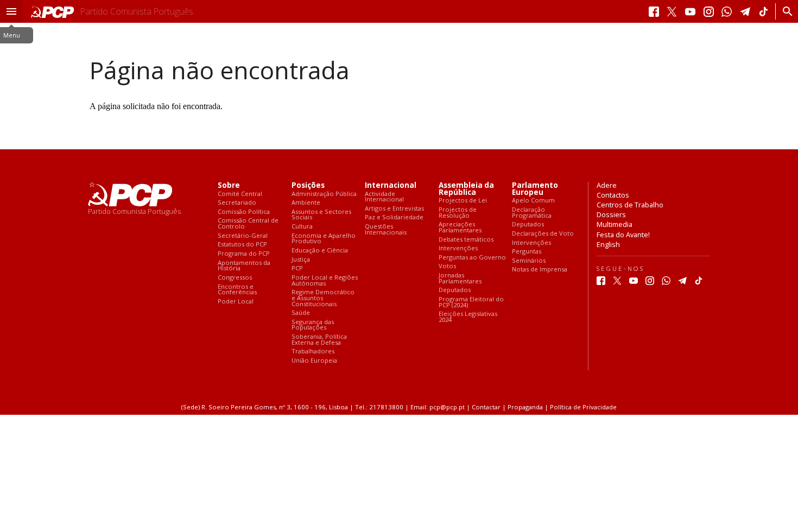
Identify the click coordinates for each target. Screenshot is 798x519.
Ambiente (306, 203)
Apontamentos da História (244, 265)
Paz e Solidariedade (394, 217)
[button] (11, 11)
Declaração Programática (532, 212)
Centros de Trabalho (630, 204)
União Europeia (314, 361)
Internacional (390, 185)
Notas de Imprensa (539, 270)
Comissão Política (244, 212)
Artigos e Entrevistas (394, 209)
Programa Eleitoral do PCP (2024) (471, 302)
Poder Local (236, 302)
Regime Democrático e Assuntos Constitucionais (323, 298)
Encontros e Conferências (237, 289)
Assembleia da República (466, 189)
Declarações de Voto (543, 234)
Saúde (301, 313)
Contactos (613, 195)
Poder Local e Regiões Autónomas (325, 280)
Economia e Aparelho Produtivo (324, 238)
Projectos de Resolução (458, 212)
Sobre (229, 185)
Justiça (301, 260)
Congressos (235, 278)
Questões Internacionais (386, 229)
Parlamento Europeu (535, 189)
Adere (607, 185)
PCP (297, 268)
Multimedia (614, 224)
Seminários (529, 261)
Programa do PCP (244, 254)
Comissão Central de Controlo (248, 223)
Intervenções (458, 248)
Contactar (486, 407)
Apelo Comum (533, 201)
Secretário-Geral (243, 236)
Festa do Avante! (623, 234)
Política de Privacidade (583, 407)
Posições (308, 185)
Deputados (455, 290)
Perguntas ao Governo (472, 258)
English (608, 244)
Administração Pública (324, 194)
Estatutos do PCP (242, 245)
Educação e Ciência (320, 251)
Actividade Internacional (384, 196)
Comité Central (240, 194)
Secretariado (237, 203)
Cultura (302, 227)
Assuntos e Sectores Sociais (321, 214)
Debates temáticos (466, 240)
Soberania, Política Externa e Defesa (319, 339)
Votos (447, 266)
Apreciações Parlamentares (460, 227)
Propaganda (525, 407)
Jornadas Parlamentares (460, 278)
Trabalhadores (313, 352)
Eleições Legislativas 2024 (468, 316)
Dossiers (611, 214)
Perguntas (526, 252)
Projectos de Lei (463, 201)
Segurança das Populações (313, 325)
